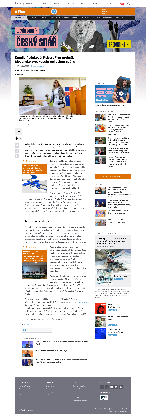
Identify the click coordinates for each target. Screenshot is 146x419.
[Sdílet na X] (17, 151)
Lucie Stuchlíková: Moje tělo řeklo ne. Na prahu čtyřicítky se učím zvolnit (118, 150)
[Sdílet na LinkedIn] (17, 156)
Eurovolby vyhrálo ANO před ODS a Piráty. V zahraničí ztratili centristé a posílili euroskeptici (61, 361)
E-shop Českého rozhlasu (107, 233)
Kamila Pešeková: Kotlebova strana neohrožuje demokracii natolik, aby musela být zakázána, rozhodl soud (33, 256)
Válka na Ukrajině (25, 386)
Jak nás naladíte (79, 386)
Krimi (109, 89)
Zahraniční (19, 18)
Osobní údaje (104, 409)
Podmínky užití (115, 409)
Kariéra (75, 395)
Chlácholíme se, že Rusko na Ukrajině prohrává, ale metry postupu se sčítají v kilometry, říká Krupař (119, 141)
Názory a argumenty (38, 66)
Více (124, 18)
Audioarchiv (106, 11)
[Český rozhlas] (23, 3)
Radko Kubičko (82, 302)
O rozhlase (96, 3)
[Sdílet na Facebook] (17, 145)
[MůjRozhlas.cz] (19, 75)
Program (57, 3)
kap (28, 324)
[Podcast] (16, 138)
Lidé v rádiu (77, 392)
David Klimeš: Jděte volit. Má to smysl (51, 351)
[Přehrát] (18, 131)
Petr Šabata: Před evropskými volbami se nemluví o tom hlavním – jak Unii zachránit (33, 169)
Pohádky (99, 92)
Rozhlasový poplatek (80, 401)
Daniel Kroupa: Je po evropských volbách (117, 221)
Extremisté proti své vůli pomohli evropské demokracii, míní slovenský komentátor (119, 203)
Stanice (83, 3)
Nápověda (77, 389)
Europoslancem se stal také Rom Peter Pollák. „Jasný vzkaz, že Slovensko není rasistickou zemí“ (119, 192)
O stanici (75, 18)
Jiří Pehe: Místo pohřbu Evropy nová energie (118, 212)
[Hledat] (128, 3)
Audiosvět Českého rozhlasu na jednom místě (110, 105)
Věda (117, 18)
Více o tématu (101, 185)
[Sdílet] (20, 138)
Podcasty (49, 392)
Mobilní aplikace (52, 395)
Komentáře (108, 18)
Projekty (85, 18)
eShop (21, 395)
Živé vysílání (100, 96)
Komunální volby (25, 389)
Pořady (44, 18)
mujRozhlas (70, 3)
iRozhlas (45, 3)
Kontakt (76, 398)
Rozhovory (95, 18)
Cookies (95, 409)
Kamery (104, 13)
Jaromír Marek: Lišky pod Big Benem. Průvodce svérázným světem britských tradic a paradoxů (119, 129)
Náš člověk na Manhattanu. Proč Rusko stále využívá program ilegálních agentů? (119, 118)
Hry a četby (100, 89)
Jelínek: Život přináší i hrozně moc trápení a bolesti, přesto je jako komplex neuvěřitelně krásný (117, 161)
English (124, 409)
